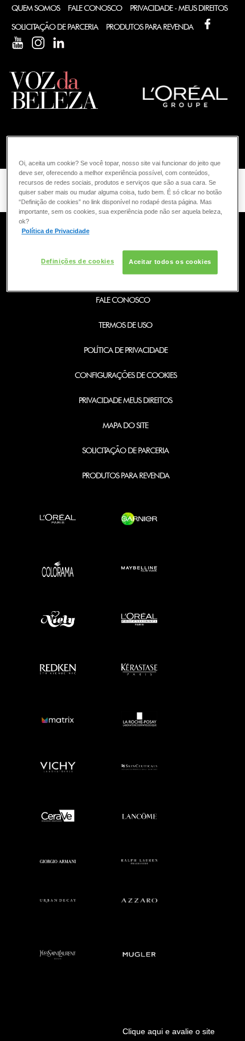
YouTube (17, 42)
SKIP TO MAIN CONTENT (51, 3)
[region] (122, 214)
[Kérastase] (139, 669)
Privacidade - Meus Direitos (178, 8)
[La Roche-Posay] (139, 719)
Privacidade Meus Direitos (125, 400)
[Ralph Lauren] (139, 862)
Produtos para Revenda (125, 475)
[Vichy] (58, 767)
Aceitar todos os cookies (170, 262)
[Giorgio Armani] (58, 862)
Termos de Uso (125, 325)
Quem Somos (35, 8)
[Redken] (58, 669)
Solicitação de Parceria (54, 26)
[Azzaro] (139, 900)
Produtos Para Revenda (149, 26)
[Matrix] (58, 719)
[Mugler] (139, 954)
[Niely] (58, 619)
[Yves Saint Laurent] (58, 954)
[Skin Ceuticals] (139, 767)
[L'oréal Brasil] (185, 108)
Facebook (207, 24)
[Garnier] (139, 518)
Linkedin (58, 42)
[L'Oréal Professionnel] (139, 619)
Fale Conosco (95, 8)
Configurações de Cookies (126, 375)
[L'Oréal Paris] (58, 518)
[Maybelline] (139, 569)
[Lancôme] (139, 815)
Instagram (38, 42)
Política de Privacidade (126, 350)
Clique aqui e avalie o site (168, 1031)
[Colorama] (58, 569)
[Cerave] (58, 815)
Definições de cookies (77, 261)
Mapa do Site (125, 425)
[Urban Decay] (58, 900)
